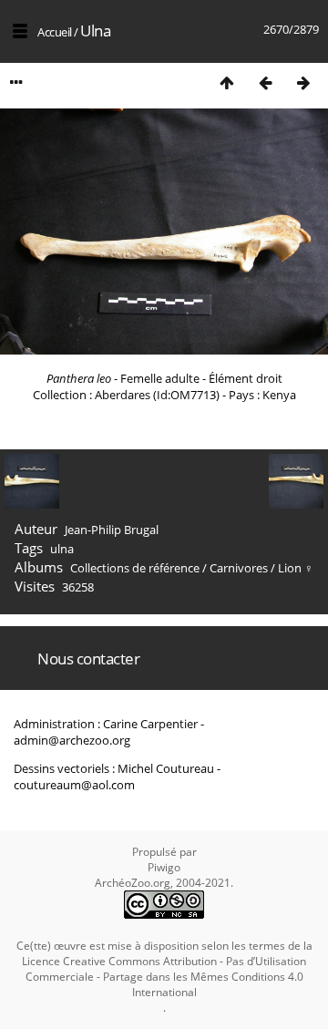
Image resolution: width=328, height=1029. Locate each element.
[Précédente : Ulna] (265, 82)
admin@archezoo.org (72, 740)
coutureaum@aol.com (74, 785)
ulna (62, 548)
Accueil (54, 32)
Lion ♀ (295, 568)
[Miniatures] (227, 82)
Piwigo (164, 867)
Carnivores (239, 568)
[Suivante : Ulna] (303, 82)
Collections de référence (135, 568)
